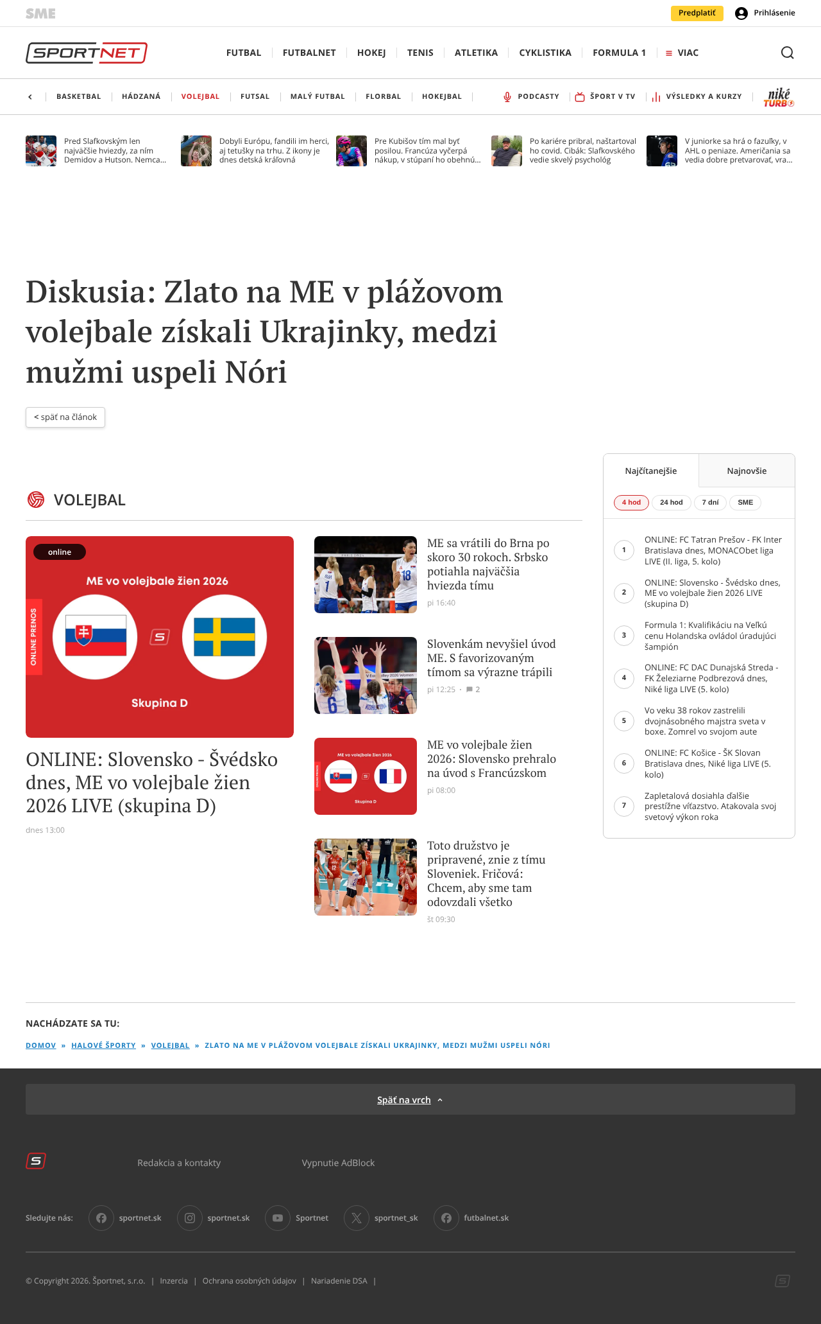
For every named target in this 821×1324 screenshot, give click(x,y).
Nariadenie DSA (339, 1281)
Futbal (244, 53)
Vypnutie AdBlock (338, 1162)
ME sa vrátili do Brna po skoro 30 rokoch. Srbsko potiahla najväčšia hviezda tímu (488, 564)
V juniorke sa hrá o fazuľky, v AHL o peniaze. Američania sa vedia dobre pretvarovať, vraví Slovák (738, 150)
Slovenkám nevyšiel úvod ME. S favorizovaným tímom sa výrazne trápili (491, 658)
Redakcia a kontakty (179, 1162)
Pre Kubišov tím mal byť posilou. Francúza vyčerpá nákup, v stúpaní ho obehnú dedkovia (425, 150)
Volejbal (170, 1045)
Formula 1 (620, 53)
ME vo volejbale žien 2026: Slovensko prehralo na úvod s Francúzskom (491, 759)
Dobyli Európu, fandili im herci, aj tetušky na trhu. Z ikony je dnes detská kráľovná (274, 150)
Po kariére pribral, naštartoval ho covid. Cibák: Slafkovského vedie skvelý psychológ (583, 150)
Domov (41, 1045)
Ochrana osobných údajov (249, 1281)
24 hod (671, 503)
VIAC (688, 53)
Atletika (476, 53)
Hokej (371, 53)
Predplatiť (697, 13)
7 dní (710, 503)
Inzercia (173, 1281)
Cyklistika (545, 53)
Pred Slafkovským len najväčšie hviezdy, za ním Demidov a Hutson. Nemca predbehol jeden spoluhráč (112, 150)
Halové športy (103, 1045)
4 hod (631, 503)
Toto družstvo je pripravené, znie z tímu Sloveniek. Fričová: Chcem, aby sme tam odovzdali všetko (486, 874)
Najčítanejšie (651, 470)
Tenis (420, 53)
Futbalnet (309, 53)
